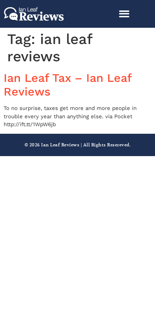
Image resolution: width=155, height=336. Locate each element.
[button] (124, 13)
